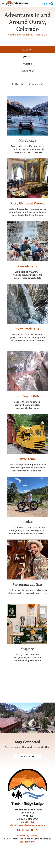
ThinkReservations (27, 841)
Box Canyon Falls (27, 396)
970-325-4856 (27, 822)
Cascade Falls (27, 266)
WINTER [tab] (27, 63)
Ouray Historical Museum (27, 203)
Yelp (36, 830)
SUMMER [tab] (27, 56)
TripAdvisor (27, 830)
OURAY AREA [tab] (27, 70)
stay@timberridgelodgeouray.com (27, 825)
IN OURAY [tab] (27, 49)
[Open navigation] (3, 3)
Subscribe (28, 756)
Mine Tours (27, 459)
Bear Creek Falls (27, 329)
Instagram (23, 830)
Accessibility (23, 835)
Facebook (18, 830)
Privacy (34, 835)
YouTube (32, 830)
